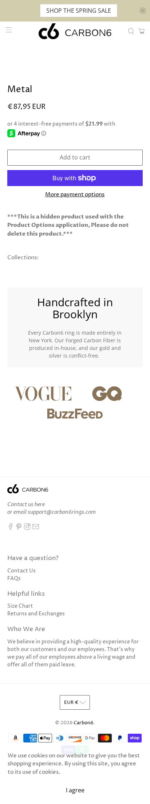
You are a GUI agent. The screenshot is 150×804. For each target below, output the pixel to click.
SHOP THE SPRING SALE (78, 11)
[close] (142, 10)
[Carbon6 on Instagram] (27, 528)
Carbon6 (83, 723)
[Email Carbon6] (35, 528)
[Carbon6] (75, 31)
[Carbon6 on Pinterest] (19, 528)
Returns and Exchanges (36, 613)
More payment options (74, 195)
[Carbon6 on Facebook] (10, 528)
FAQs (14, 578)
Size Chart (20, 606)
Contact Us (21, 570)
